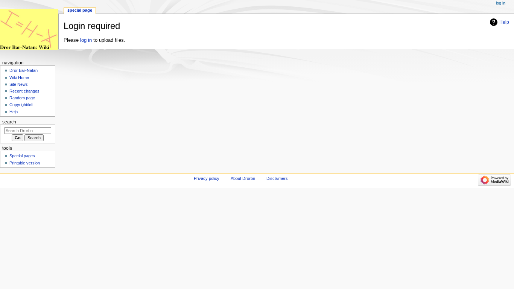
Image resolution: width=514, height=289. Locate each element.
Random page (22, 98)
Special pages (22, 156)
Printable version (24, 163)
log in (86, 40)
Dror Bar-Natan (23, 70)
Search (9, 122)
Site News (18, 84)
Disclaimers (277, 178)
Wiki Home (19, 77)
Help (504, 22)
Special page (79, 10)
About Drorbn (243, 178)
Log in (500, 3)
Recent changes (24, 91)
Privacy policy (206, 178)
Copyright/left (21, 104)
